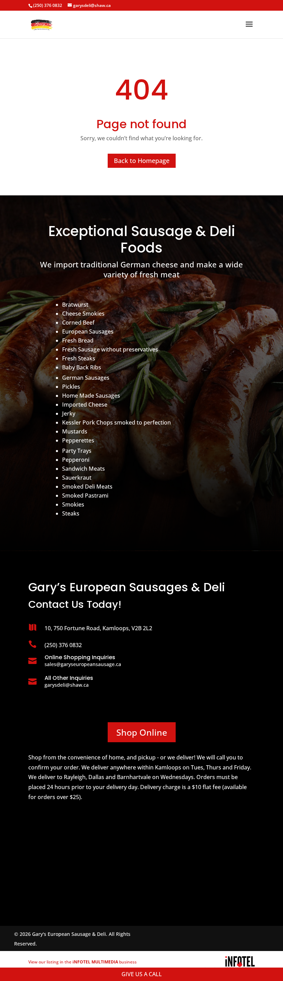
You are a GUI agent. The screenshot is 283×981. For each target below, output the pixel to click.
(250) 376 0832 (47, 5)
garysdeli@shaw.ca (67, 685)
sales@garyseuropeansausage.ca (83, 664)
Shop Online (141, 732)
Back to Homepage (141, 160)
